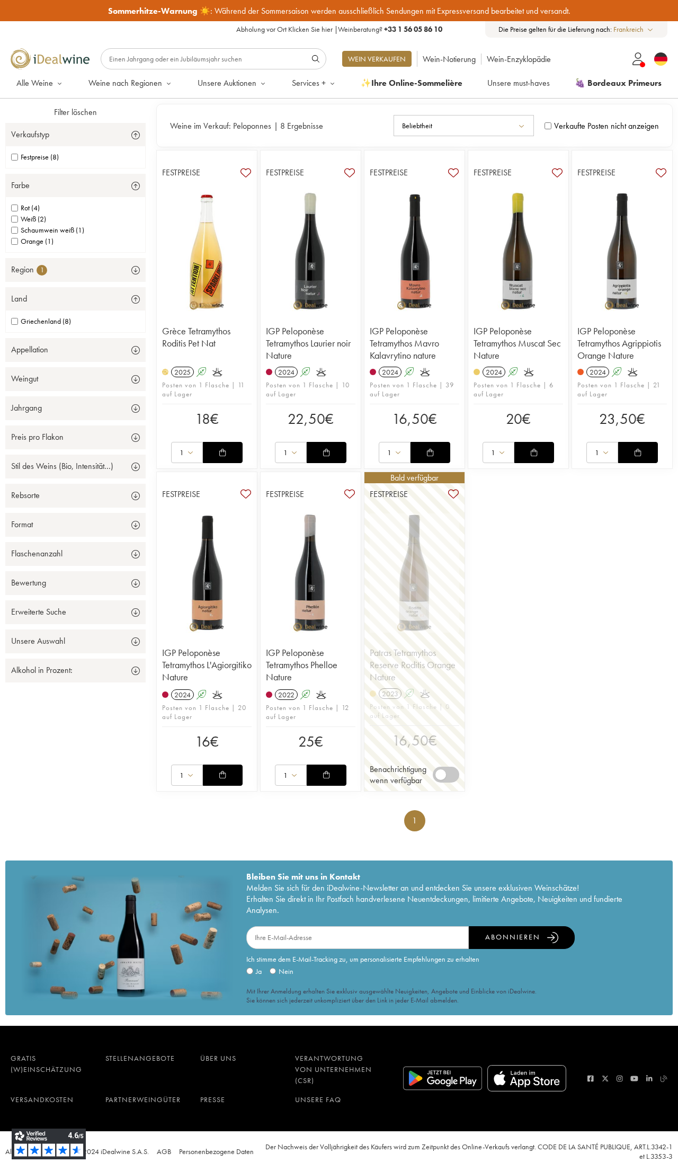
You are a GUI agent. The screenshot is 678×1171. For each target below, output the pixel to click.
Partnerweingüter (143, 1099)
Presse (212, 1099)
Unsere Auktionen (227, 82)
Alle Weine (34, 82)
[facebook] (590, 1078)
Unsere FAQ (318, 1099)
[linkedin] (649, 1078)
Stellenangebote (140, 1058)
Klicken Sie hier (310, 29)
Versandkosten (42, 1099)
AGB (164, 1151)
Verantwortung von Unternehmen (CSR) (333, 1069)
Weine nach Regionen (125, 82)
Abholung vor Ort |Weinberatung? (339, 29)
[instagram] (620, 1078)
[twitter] (605, 1078)
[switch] (446, 775)
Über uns (218, 1058)
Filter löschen (75, 112)
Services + (309, 82)
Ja (259, 971)
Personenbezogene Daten (216, 1151)
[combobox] (633, 29)
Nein (286, 971)
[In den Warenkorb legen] (222, 452)
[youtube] (634, 1078)
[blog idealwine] (664, 1078)
